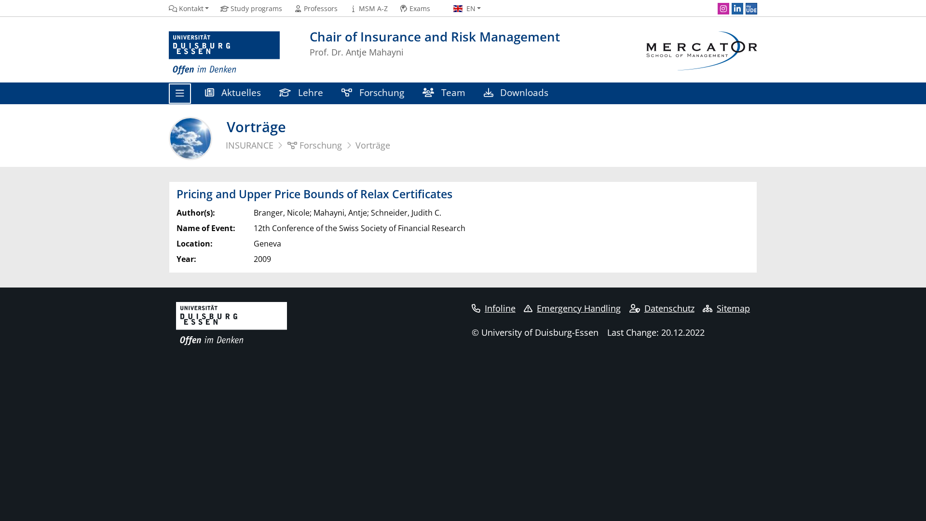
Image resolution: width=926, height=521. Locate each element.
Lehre (309, 92)
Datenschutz (669, 308)
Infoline (500, 308)
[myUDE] (751, 8)
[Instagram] (723, 8)
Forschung (380, 92)
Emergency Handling (579, 308)
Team (452, 92)
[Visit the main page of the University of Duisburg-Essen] (224, 53)
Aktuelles (240, 92)
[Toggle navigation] (180, 93)
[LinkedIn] (737, 8)
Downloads (523, 92)
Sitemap (733, 308)
